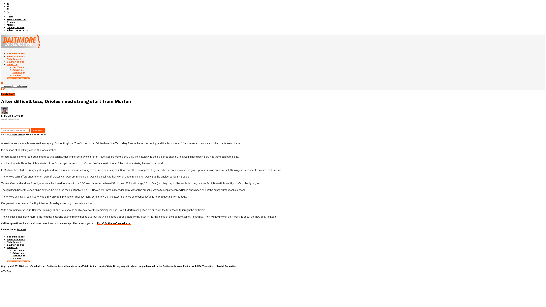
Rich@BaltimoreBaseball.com (114, 223)
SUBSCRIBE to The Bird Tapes (18, 78)
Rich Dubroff (11, 116)
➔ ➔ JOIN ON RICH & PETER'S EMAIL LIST (26, 135)
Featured (21, 229)
